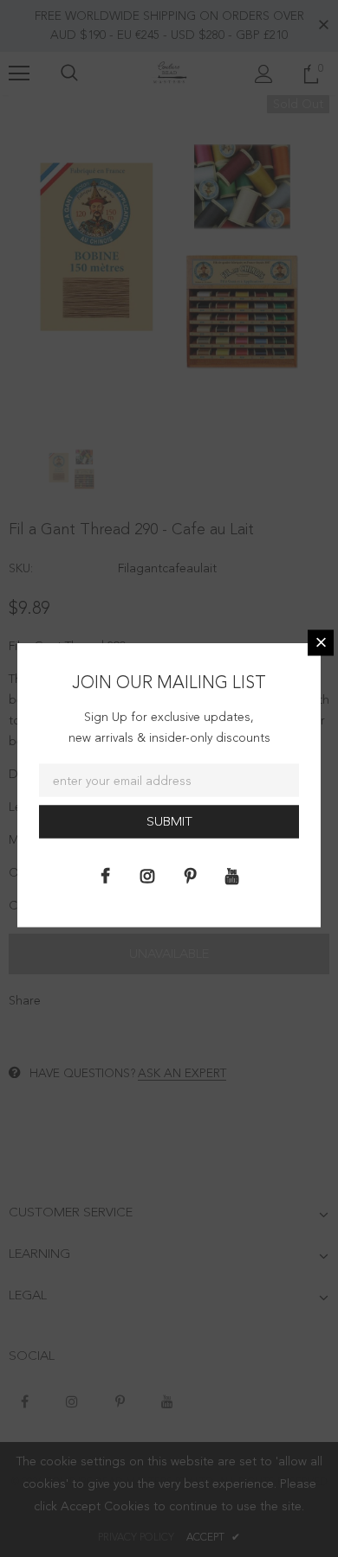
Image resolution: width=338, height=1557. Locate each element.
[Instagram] (147, 875)
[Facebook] (105, 875)
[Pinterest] (190, 875)
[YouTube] (232, 875)
